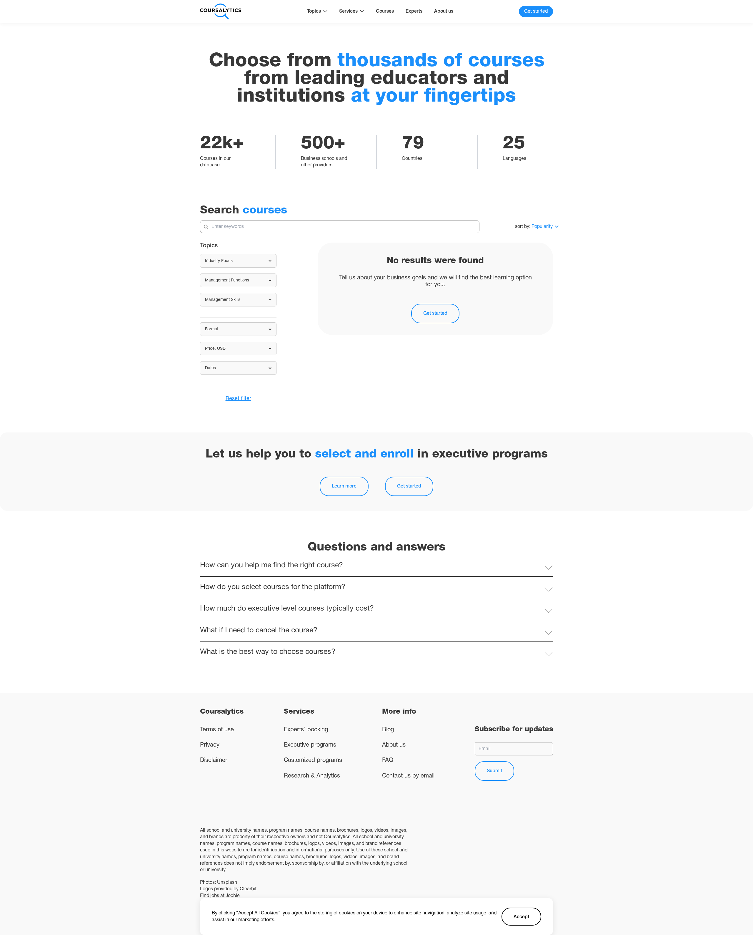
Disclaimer (213, 760)
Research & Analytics (312, 776)
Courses (385, 11)
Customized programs (313, 760)
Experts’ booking (306, 729)
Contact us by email (408, 776)
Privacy (209, 745)
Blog (388, 729)
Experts (414, 11)
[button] (376, 566)
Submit (494, 771)
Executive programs (310, 745)
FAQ (387, 760)
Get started (435, 313)
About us (443, 11)
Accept (521, 917)
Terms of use (217, 729)
